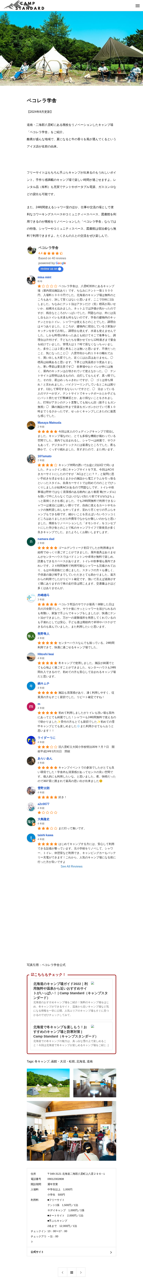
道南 (90, 1061)
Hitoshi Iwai (46, 654)
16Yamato (45, 456)
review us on (49, 268)
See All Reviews (71, 866)
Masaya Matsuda (49, 422)
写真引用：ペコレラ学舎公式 (46, 964)
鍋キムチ (44, 683)
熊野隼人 (44, 633)
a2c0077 (43, 804)
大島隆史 (44, 819)
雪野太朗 (44, 788)
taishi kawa (45, 835)
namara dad (46, 539)
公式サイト (37, 1251)
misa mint (44, 277)
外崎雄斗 (44, 595)
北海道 (80, 1061)
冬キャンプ (42, 1061)
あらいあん (45, 758)
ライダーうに (46, 737)
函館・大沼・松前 (63, 1061)
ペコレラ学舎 (48, 248)
